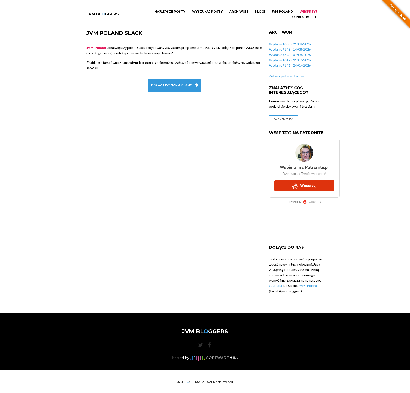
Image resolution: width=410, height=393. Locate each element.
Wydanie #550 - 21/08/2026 (290, 44)
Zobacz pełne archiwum (286, 76)
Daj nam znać (283, 119)
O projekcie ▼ (304, 17)
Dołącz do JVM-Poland (171, 85)
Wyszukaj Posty (207, 11)
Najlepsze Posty (170, 11)
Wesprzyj (308, 11)
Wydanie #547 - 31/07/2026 (290, 60)
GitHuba (275, 285)
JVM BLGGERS (102, 14)
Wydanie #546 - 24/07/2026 (290, 65)
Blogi (260, 11)
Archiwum (238, 11)
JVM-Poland (307, 285)
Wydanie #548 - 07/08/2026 (290, 55)
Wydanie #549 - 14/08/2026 (290, 49)
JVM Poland (282, 11)
